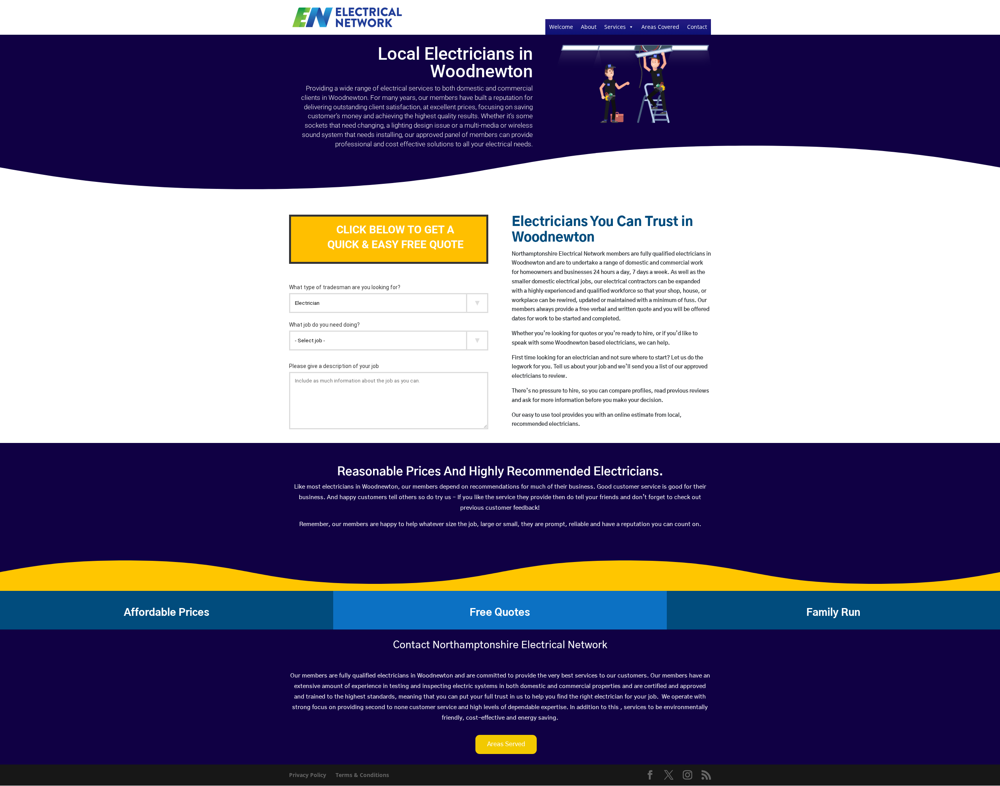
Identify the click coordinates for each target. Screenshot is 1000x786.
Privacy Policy (307, 775)
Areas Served (506, 744)
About (588, 26)
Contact (697, 26)
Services (615, 26)
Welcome (561, 26)
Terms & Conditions (362, 775)
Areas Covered (660, 26)
